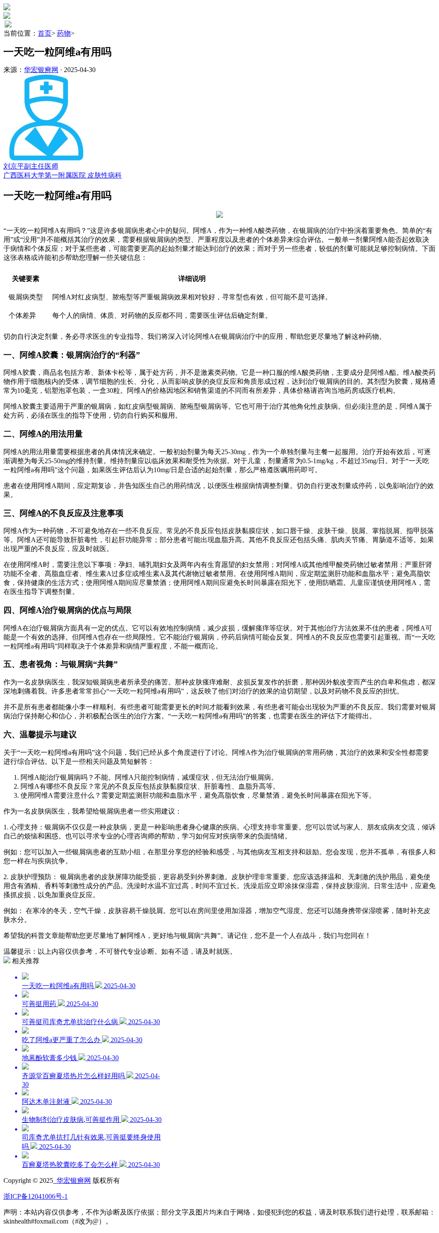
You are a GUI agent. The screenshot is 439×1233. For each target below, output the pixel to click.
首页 (44, 33)
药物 (64, 33)
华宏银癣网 (41, 69)
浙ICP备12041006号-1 (35, 1196)
